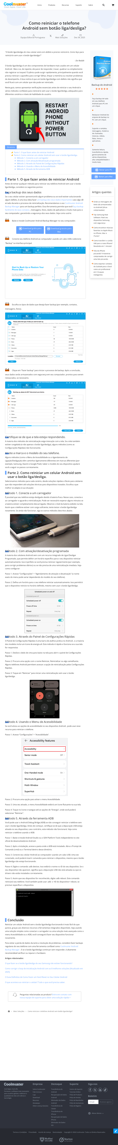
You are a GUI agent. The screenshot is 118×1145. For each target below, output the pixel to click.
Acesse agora (105, 1102)
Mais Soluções (61, 37)
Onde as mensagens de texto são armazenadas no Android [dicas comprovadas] (103, 206)
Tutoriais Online (75, 1092)
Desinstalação (57, 1132)
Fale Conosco (37, 1092)
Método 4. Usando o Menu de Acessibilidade (36, 166)
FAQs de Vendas (75, 1097)
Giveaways (36, 1103)
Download (36, 1097)
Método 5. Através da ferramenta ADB (33, 169)
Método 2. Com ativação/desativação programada (38, 160)
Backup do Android (102, 84)
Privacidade (33, 1132)
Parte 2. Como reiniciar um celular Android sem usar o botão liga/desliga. (46, 155)
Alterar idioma (96, 1113)
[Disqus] (45, 1051)
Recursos (36, 1100)
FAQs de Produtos (76, 1095)
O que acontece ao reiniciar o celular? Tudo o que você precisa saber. (35, 982)
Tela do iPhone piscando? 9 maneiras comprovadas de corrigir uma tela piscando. (103, 255)
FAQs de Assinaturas (77, 1103)
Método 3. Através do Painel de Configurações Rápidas (40, 163)
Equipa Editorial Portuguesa (33, 37)
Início (39, 5)
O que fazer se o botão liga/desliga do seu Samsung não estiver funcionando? (38, 963)
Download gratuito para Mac (60, 230)
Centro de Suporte (76, 1089)
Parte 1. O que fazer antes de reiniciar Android (34, 152)
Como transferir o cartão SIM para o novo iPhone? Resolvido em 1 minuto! (103, 243)
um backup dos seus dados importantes (54, 200)
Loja (34, 1095)
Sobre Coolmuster (39, 1089)
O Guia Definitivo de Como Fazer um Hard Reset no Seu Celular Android (36, 977)
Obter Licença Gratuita (40, 1106)
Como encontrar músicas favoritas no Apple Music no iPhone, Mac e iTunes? (103, 232)
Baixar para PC (105, 169)
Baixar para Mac (105, 176)
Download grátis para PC (31, 230)
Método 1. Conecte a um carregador (32, 158)
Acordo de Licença (44, 1132)
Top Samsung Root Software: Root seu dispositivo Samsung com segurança (101, 219)
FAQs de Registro (75, 1106)
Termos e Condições (20, 1132)
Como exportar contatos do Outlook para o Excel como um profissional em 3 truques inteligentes (103, 269)
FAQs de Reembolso (76, 1100)
